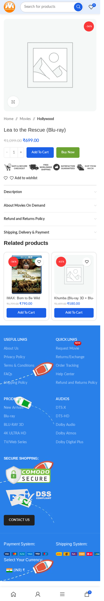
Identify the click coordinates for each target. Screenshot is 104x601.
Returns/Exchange (70, 357)
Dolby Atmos (66, 433)
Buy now (67, 152)
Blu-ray (9, 416)
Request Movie (68, 347)
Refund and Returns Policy (76, 383)
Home (8, 119)
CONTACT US (19, 520)
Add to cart (40, 152)
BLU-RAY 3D (14, 425)
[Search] (78, 7)
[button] (26, 313)
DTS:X (61, 407)
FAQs (8, 374)
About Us (11, 348)
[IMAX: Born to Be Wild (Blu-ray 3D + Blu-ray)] (26, 274)
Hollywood (45, 119)
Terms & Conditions (19, 365)
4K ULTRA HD (15, 433)
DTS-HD (62, 416)
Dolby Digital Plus (69, 442)
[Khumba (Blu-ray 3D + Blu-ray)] (74, 274)
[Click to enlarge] (13, 101)
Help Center (65, 374)
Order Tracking (67, 365)
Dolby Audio (65, 425)
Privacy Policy (14, 357)
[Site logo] (9, 7)
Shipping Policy (15, 383)
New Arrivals (13, 407)
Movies (25, 119)
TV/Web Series (15, 442)
